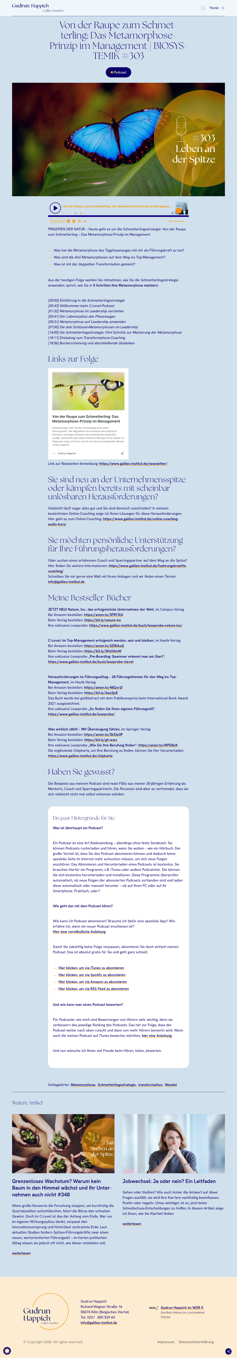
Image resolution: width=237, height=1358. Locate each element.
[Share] (228, 1351)
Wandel (171, 1084)
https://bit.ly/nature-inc (102, 620)
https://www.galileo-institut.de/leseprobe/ (81, 714)
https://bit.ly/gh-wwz (100, 740)
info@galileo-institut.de (66, 581)
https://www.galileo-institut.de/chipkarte (80, 756)
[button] (7, 1351)
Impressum (166, 1342)
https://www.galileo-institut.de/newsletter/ (133, 463)
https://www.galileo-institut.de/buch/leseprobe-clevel (90, 661)
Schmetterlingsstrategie (117, 1084)
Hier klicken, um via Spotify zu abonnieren (92, 975)
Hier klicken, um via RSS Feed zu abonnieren (94, 988)
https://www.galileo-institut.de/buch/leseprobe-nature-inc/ (135, 625)
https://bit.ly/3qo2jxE (101, 692)
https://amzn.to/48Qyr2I (103, 687)
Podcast (120, 72)
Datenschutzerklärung (196, 1342)
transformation (150, 1084)
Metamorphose (83, 1084)
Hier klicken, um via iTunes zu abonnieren (91, 968)
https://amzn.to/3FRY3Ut (103, 614)
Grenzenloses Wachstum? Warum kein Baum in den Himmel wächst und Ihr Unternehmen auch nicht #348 (61, 1188)
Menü (213, 8)
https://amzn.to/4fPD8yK (158, 745)
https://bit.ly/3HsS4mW (102, 651)
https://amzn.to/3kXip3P (103, 734)
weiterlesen (21, 1253)
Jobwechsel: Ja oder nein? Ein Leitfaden (169, 1181)
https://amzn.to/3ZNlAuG (104, 645)
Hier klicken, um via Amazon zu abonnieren (93, 981)
